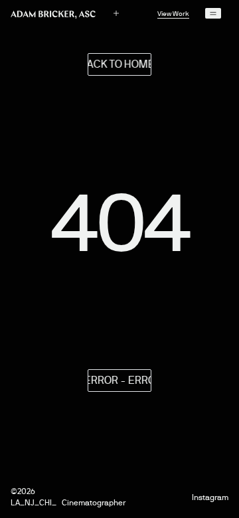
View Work (173, 13)
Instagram (210, 497)
